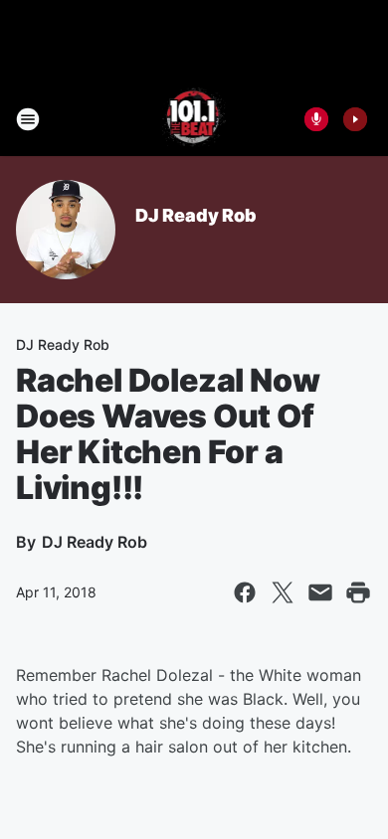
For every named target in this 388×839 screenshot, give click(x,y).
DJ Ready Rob (196, 215)
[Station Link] (194, 119)
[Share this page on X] (282, 592)
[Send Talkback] (316, 119)
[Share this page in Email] (320, 592)
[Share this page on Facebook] (245, 592)
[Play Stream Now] (355, 119)
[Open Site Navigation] (28, 119)
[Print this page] (358, 592)
